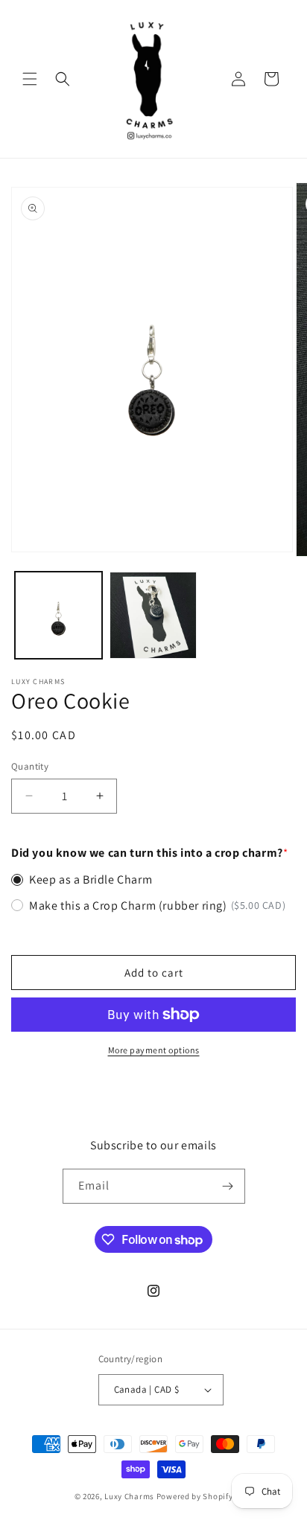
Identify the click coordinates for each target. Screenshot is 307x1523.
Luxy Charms (129, 1496)
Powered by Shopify (194, 1496)
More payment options (154, 1050)
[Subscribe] (228, 1186)
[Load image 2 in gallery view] (153, 615)
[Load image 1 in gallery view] (58, 615)
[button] (29, 79)
